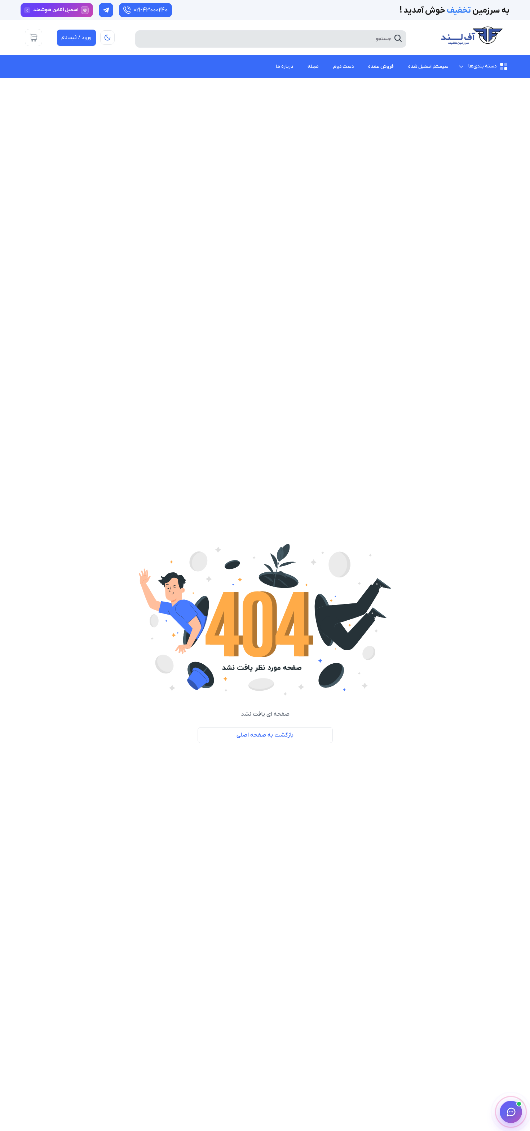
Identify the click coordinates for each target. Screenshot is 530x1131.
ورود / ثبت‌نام (76, 37)
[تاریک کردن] (107, 37)
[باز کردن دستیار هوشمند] (511, 1112)
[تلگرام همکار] (106, 10)
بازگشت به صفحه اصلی (265, 735)
